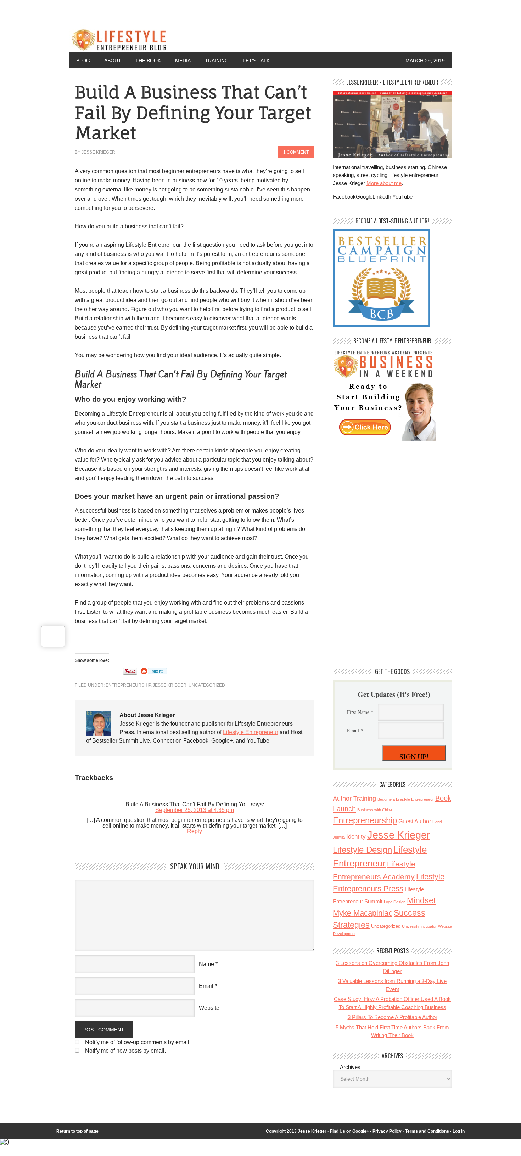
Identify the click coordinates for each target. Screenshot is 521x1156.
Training (217, 60)
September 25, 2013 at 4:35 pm (194, 810)
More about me (384, 183)
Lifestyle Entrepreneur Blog (193, 38)
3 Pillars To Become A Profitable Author (392, 1017)
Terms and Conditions (427, 1131)
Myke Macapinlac (362, 913)
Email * (355, 730)
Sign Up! (414, 756)
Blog (83, 60)
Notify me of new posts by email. (125, 1051)
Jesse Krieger (98, 152)
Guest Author (414, 821)
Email (206, 986)
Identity (356, 836)
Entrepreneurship (128, 685)
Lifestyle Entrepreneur (250, 732)
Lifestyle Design (362, 849)
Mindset (421, 900)
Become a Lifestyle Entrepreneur (405, 799)
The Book (148, 60)
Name (206, 964)
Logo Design (394, 902)
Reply (194, 831)
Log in (459, 1131)
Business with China (374, 810)
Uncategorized (207, 685)
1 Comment (296, 152)
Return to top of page (77, 1131)
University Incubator (419, 926)
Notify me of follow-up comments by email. (138, 1042)
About (112, 60)
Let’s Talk (256, 60)
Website (209, 1008)
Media (183, 60)
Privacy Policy (387, 1131)
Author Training (354, 798)
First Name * (360, 712)
